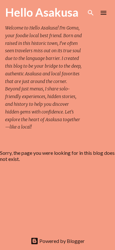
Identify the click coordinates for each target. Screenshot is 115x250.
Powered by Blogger (61, 241)
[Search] (91, 13)
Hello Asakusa (42, 12)
